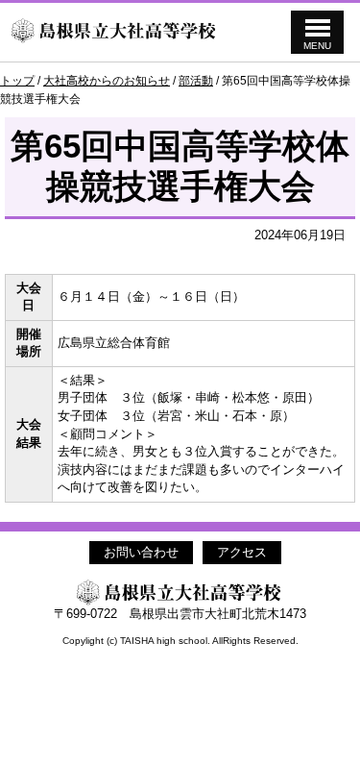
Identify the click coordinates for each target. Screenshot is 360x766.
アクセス (242, 552)
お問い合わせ (141, 552)
